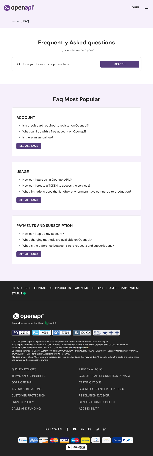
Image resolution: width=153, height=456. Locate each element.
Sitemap (121, 288)
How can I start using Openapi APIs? (47, 180)
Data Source (21, 288)
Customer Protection (28, 395)
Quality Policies (24, 369)
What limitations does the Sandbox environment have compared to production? (76, 191)
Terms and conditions (29, 376)
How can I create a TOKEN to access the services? (56, 186)
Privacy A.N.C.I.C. (91, 369)
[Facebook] (67, 429)
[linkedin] (82, 429)
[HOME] (19, 7)
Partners (81, 288)
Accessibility (89, 408)
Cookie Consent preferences (101, 389)
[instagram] (97, 429)
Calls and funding (26, 408)
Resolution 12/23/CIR (94, 395)
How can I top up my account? (43, 234)
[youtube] (75, 429)
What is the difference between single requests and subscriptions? (68, 246)
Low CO (53, 323)
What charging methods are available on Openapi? (57, 240)
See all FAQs (28, 146)
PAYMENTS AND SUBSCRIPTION (44, 225)
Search (120, 64)
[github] (89, 429)
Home (15, 21)
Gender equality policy (97, 402)
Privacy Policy (23, 402)
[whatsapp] (104, 429)
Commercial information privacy (104, 376)
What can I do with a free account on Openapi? (54, 131)
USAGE (22, 171)
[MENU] (147, 7)
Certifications (90, 382)
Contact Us (43, 288)
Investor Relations (26, 389)
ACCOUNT (25, 117)
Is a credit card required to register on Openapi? (55, 125)
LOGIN (134, 7)
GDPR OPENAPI (22, 382)
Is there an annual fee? (37, 137)
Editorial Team (102, 288)
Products (63, 288)
